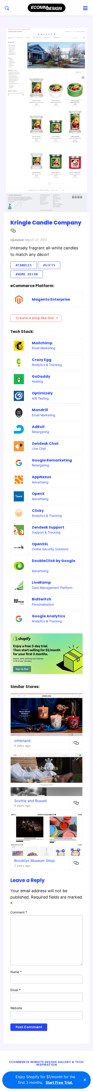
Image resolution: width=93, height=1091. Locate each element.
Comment (18, 912)
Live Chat (39, 448)
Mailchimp (42, 343)
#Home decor (27, 274)
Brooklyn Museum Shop (34, 860)
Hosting (37, 381)
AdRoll (38, 426)
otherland (22, 740)
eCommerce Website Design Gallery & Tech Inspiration (46, 1063)
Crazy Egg (41, 359)
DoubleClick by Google (53, 560)
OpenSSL (40, 544)
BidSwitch (41, 599)
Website (16, 1008)
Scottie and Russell (30, 800)
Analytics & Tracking (47, 365)
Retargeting (40, 432)
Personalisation (43, 604)
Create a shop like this (35, 318)
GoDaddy (41, 376)
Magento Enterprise (51, 299)
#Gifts (49, 265)
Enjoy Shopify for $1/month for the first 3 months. (45, 1080)
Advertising (40, 482)
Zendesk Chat (45, 443)
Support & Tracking (46, 532)
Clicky (38, 510)
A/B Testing (40, 398)
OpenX (38, 493)
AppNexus (41, 477)
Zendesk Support (48, 527)
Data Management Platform (52, 588)
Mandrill (40, 409)
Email (15, 990)
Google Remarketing (52, 460)
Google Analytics (48, 616)
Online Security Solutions (50, 549)
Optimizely (42, 393)
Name (16, 972)
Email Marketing (43, 348)
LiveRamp (41, 582)
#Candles (24, 265)
